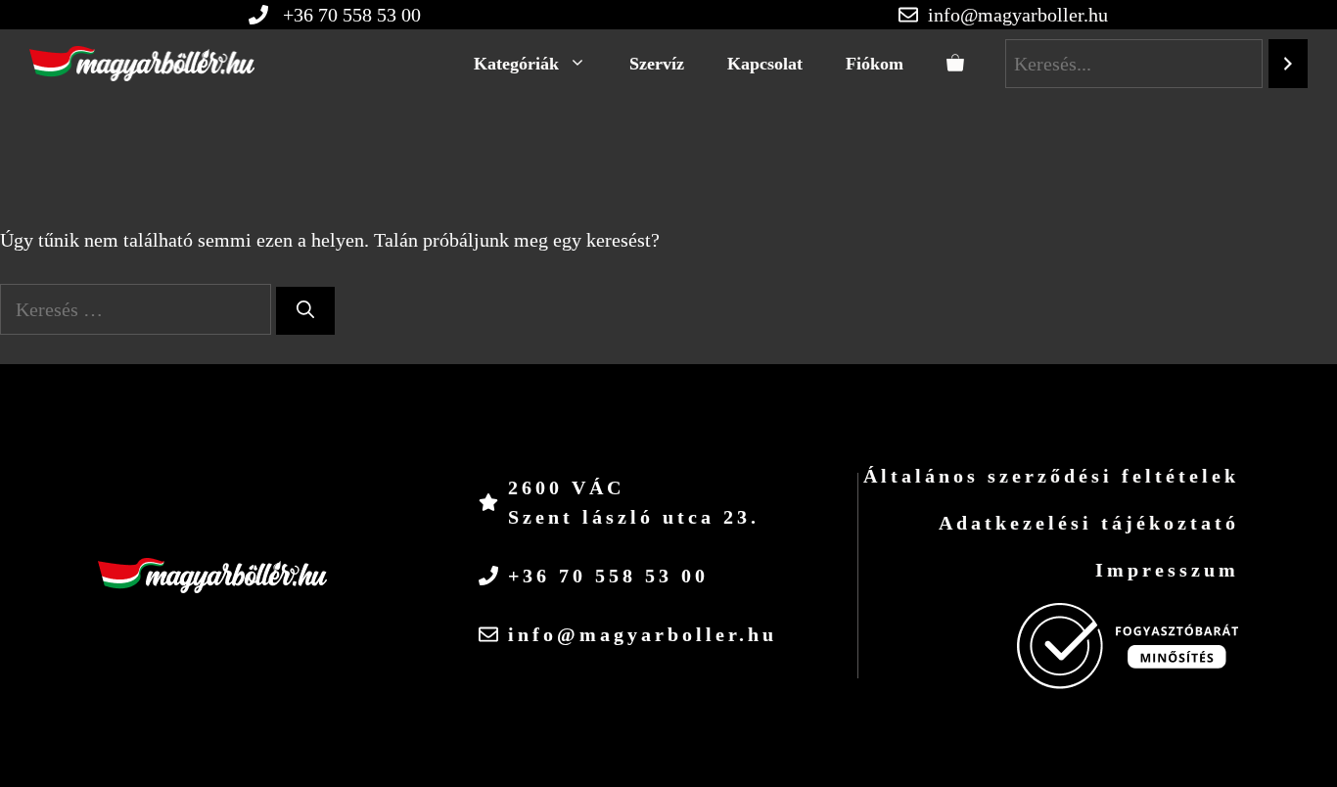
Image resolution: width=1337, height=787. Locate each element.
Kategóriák (516, 63)
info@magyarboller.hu (1018, 14)
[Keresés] (305, 311)
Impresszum (1167, 569)
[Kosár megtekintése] (955, 63)
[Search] (1288, 63)
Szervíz (656, 63)
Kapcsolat (765, 63)
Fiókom (874, 63)
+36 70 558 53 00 (608, 575)
